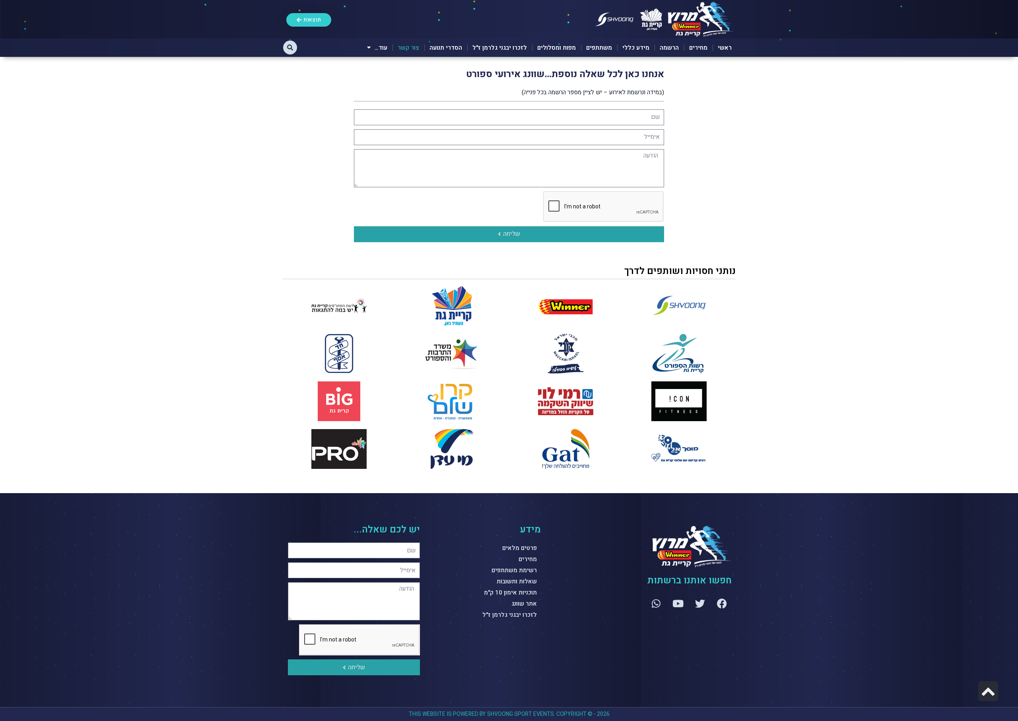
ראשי (725, 47)
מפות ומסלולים (556, 47)
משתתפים (599, 47)
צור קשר (408, 47)
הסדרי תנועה (445, 47)
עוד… (381, 47)
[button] (290, 47)
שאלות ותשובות (517, 581)
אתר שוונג (524, 603)
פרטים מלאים (519, 548)
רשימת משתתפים (514, 570)
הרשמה (669, 47)
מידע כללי (635, 47)
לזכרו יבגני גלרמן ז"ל (499, 47)
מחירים (698, 47)
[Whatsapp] (656, 603)
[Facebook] (722, 603)
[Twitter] (700, 603)
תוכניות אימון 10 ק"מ (510, 592)
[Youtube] (678, 603)
